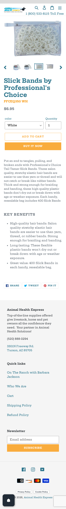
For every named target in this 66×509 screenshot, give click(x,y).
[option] (16, 67)
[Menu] (60, 7)
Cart (10, 396)
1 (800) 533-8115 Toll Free (45, 13)
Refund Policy (18, 415)
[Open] (9, 500)
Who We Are (16, 386)
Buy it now (33, 146)
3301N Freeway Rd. (20, 346)
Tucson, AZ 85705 (19, 350)
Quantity (51, 118)
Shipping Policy (19, 405)
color (8, 118)
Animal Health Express (38, 497)
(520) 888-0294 (17, 338)
